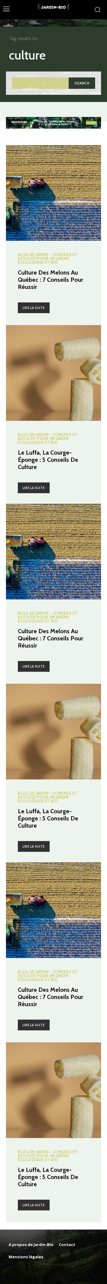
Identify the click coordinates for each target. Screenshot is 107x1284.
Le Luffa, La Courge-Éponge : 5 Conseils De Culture (48, 459)
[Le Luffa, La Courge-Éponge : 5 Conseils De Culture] (53, 373)
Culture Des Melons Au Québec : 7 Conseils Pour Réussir (50, 279)
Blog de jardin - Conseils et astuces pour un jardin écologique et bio (48, 258)
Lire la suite (34, 308)
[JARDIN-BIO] (54, 9)
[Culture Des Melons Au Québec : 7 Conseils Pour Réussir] (53, 193)
